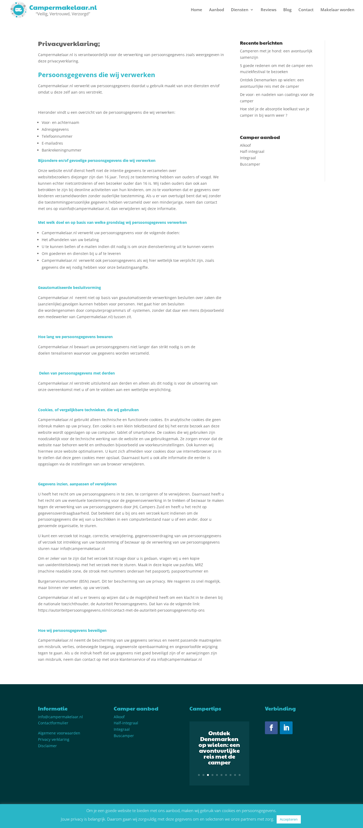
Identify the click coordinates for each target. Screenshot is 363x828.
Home (196, 10)
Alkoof (245, 145)
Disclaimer (47, 745)
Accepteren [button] (289, 819)
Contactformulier (53, 722)
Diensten (239, 10)
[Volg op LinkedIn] (286, 727)
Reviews (268, 10)
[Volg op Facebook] (271, 727)
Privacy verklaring (53, 739)
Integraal (248, 157)
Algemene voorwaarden (59, 732)
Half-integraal (252, 151)
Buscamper (250, 164)
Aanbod (216, 10)
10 (239, 775)
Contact (306, 10)
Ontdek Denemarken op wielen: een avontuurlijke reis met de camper (219, 747)
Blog (287, 10)
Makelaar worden (337, 10)
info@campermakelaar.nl (60, 716)
